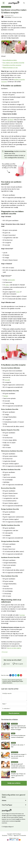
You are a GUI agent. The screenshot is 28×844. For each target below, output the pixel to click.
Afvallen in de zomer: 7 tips (18, 745)
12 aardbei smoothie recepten (12, 65)
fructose (22, 615)
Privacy (10, 835)
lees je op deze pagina (14, 648)
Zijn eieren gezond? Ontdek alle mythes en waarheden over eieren (18, 766)
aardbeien (10, 120)
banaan (6, 396)
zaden (7, 285)
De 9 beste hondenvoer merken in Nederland (18, 736)
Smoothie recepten (6, 6)
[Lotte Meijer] (2, 16)
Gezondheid (14, 723)
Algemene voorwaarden (20, 835)
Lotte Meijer (8, 17)
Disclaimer (4, 835)
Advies (13, 733)
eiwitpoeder (11, 280)
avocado (7, 380)
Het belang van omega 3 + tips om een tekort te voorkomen (19, 756)
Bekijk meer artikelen (14, 783)
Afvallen (13, 742)
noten (18, 292)
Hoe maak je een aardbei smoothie (13, 62)
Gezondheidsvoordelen (10, 60)
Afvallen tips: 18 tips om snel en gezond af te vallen (18, 775)
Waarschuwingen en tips (10, 67)
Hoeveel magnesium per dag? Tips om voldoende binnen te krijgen (18, 727)
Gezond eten (15, 752)
